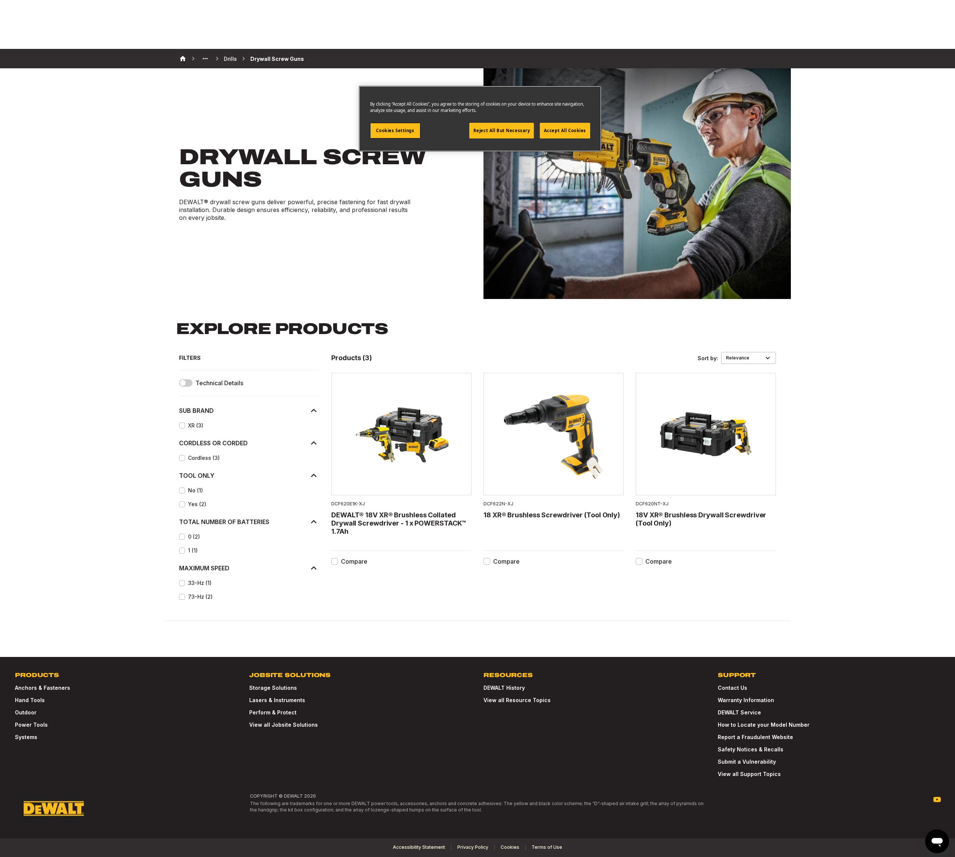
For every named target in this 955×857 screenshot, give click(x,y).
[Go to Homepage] (54, 808)
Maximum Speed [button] (204, 568)
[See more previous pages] (205, 58)
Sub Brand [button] (196, 410)
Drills (230, 59)
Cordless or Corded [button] (213, 443)
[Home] (183, 58)
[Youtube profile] (937, 799)
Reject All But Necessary (501, 130)
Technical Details (219, 383)
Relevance (737, 358)
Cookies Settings (395, 130)
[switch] (185, 383)
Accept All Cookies (565, 130)
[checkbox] (182, 425)
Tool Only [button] (197, 475)
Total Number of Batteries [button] (224, 522)
